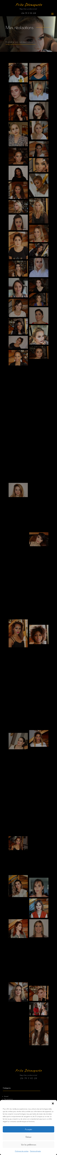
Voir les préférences (28, 1145)
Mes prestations (8, 1099)
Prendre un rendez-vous (19, 42)
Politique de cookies (21, 1151)
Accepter (28, 1129)
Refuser (28, 1137)
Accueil (6, 1096)
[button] (52, 1103)
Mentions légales (35, 1151)
